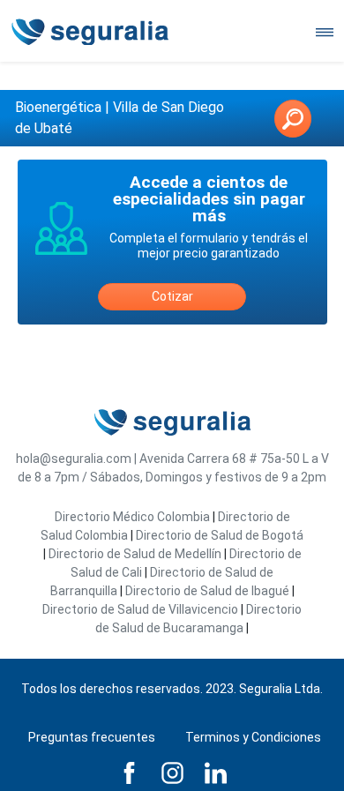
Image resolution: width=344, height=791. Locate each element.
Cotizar (172, 296)
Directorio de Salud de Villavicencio (140, 609)
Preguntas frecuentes (91, 737)
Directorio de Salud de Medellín (135, 554)
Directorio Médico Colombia (132, 517)
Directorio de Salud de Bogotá (219, 535)
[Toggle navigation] (324, 31)
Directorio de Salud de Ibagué (207, 591)
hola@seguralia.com (73, 458)
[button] (292, 119)
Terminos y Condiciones (253, 737)
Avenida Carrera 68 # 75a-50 (219, 458)
